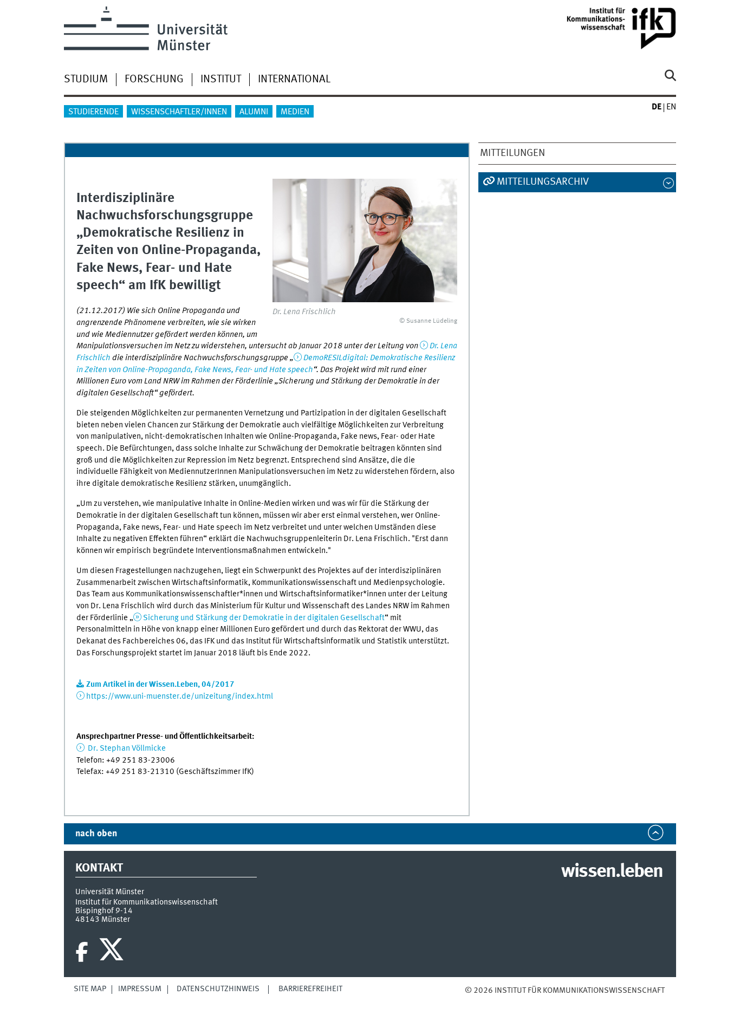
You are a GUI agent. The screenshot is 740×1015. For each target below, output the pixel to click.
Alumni (253, 112)
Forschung (154, 79)
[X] (113, 952)
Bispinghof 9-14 (104, 911)
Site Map (90, 989)
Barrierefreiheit (310, 989)
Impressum (139, 989)
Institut (220, 79)
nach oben (96, 833)
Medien (295, 112)
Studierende (93, 112)
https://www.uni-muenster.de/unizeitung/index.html (179, 696)
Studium (86, 79)
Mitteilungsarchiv (543, 182)
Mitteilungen (512, 153)
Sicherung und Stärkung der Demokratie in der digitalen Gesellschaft (264, 618)
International (294, 79)
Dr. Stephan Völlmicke (126, 748)
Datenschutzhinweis (218, 989)
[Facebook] (81, 952)
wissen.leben (612, 872)
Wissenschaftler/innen (179, 112)
